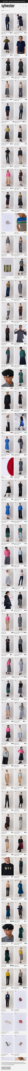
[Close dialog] (22, 529)
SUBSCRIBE (14, 539)
